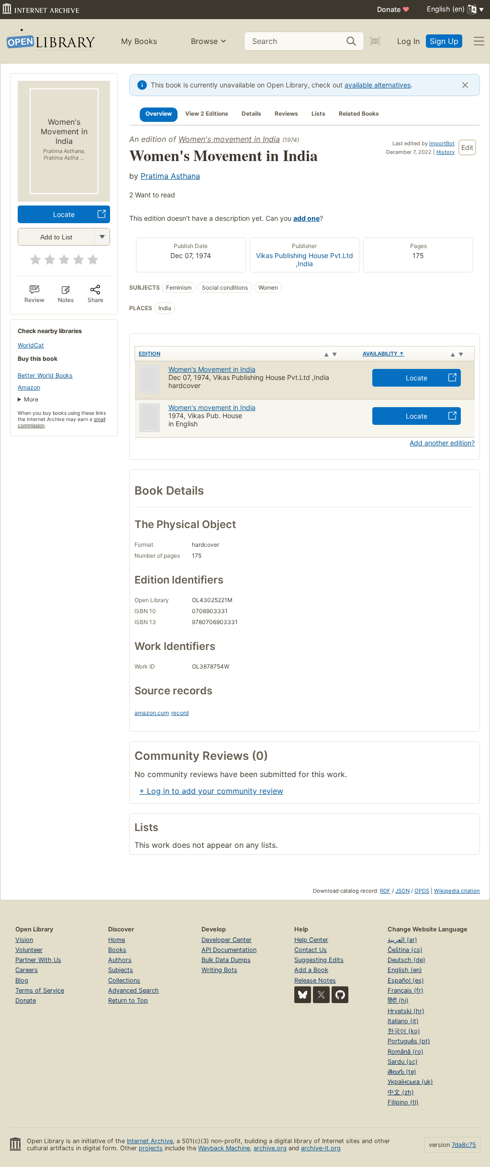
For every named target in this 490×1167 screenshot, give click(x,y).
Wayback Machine (224, 1148)
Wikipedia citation (457, 890)
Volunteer (29, 949)
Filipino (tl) (403, 1102)
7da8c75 (464, 1144)
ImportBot (442, 143)
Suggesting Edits (319, 959)
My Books (139, 41)
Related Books (359, 113)
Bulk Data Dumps (226, 959)
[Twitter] (321, 994)
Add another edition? (442, 443)
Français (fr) (405, 990)
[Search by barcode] (375, 41)
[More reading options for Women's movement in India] (102, 237)
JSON (402, 890)
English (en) (405, 969)
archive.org (270, 1148)
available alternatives (378, 85)
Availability (383, 353)
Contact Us (310, 949)
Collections (124, 980)
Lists (318, 113)
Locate (64, 214)
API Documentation (228, 949)
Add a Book (311, 969)
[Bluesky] (302, 994)
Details (251, 113)
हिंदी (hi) (398, 1000)
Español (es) (406, 980)
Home (116, 939)
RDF (385, 890)
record (180, 712)
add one (306, 218)
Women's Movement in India (212, 369)
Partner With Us (38, 959)
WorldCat (31, 345)
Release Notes (315, 980)
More (31, 399)
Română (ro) (405, 1051)
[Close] (465, 85)
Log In (408, 41)
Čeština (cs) (405, 949)
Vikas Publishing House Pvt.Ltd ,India (304, 259)
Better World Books (45, 375)
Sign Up (444, 41)
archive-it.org (321, 1148)
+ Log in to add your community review (211, 791)
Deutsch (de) (406, 959)
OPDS (421, 890)
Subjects (120, 969)
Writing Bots (219, 969)
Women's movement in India (229, 139)
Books (117, 949)
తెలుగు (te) (402, 1071)
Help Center (311, 939)
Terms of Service (39, 990)
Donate (393, 9)
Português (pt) (409, 1041)
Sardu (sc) (403, 1061)
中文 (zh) (401, 1092)
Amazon (29, 387)
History (445, 152)
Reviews (286, 113)
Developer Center (226, 939)
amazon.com (151, 712)
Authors (120, 959)
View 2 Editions (206, 113)
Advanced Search (133, 990)
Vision (24, 939)
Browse (204, 41)
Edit (467, 147)
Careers (26, 969)
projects (151, 1148)
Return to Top (128, 1000)
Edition (149, 353)
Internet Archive (150, 1141)
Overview (158, 113)
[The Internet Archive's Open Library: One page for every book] (50, 41)
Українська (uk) (410, 1081)
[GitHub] (340, 994)
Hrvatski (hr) (406, 1011)
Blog (21, 980)
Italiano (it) (403, 1021)
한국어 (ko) (404, 1031)
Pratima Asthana (170, 176)
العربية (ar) (402, 939)
